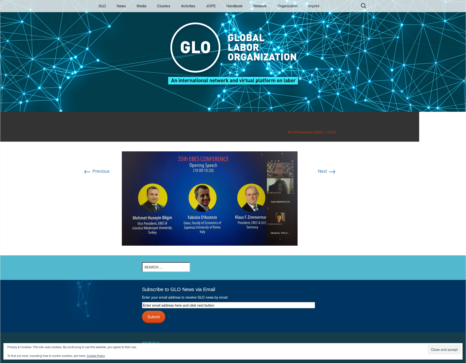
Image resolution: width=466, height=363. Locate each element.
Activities (188, 5)
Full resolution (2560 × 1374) (313, 132)
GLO (102, 5)
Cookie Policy (96, 356)
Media (141, 5)
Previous (96, 171)
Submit (154, 316)
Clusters (163, 5)
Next (327, 171)
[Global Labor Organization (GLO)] (233, 50)
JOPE (211, 5)
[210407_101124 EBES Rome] (210, 198)
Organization (287, 5)
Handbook (234, 5)
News (121, 5)
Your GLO (150, 342)
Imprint (313, 5)
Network (260, 5)
